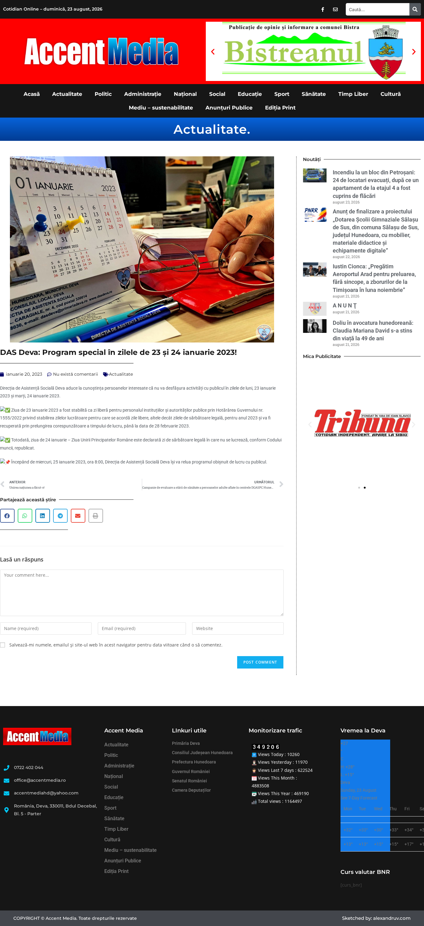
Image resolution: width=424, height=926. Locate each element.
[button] (213, 51)
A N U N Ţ (345, 305)
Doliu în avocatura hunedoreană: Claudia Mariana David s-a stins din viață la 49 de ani (373, 331)
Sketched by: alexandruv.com (376, 918)
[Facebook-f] (322, 9)
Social (217, 94)
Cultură (391, 94)
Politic (103, 94)
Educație (250, 94)
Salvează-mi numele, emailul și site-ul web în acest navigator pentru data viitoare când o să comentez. (116, 645)
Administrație (142, 94)
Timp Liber (353, 94)
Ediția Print (280, 108)
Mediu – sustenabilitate (161, 108)
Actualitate (67, 94)
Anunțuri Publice (229, 108)
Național (185, 94)
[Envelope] (335, 9)
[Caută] (415, 9)
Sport (281, 94)
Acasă (32, 94)
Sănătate (314, 94)
